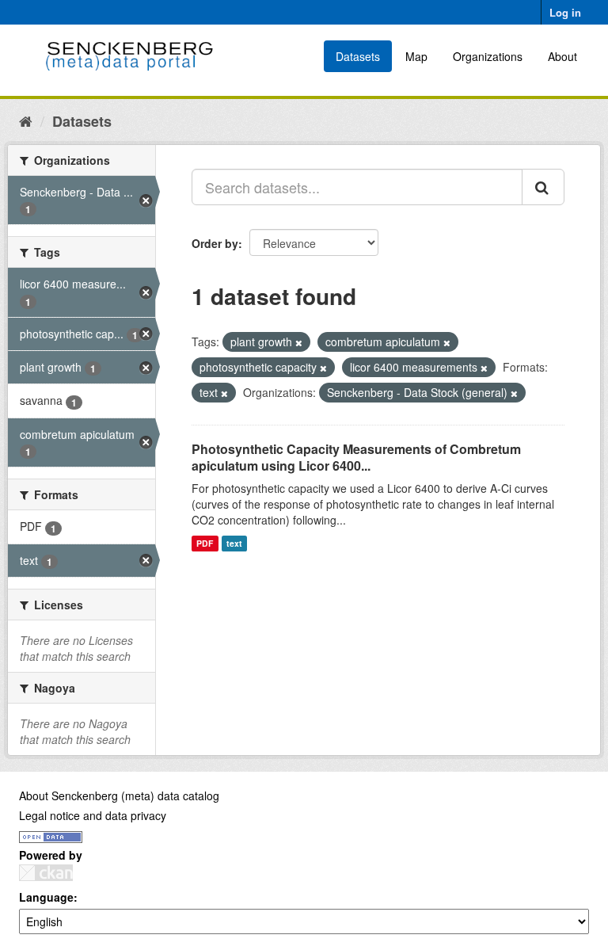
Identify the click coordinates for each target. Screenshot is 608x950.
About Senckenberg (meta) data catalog (119, 795)
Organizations (487, 56)
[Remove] (298, 342)
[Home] (25, 120)
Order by (215, 243)
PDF (204, 543)
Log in (565, 12)
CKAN (46, 872)
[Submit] (543, 187)
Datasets (358, 56)
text (234, 543)
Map (416, 56)
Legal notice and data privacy (92, 815)
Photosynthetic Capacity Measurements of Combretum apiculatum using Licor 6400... (356, 457)
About (562, 56)
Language (46, 897)
